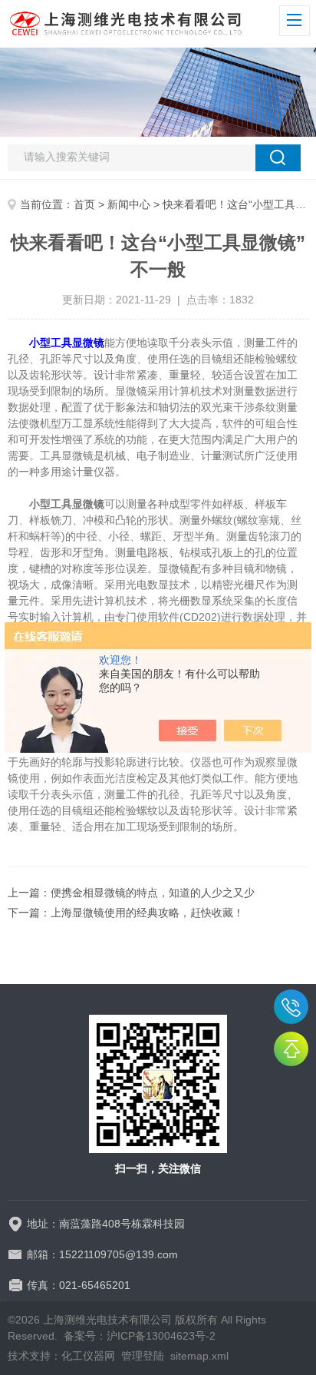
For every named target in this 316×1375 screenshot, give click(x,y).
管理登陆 (142, 1356)
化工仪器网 (88, 1356)
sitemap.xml (199, 1356)
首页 (84, 204)
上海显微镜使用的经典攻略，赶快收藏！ (147, 912)
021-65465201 (291, 1006)
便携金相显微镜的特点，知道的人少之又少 (153, 892)
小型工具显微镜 (66, 342)
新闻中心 (128, 204)
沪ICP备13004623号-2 (161, 1336)
